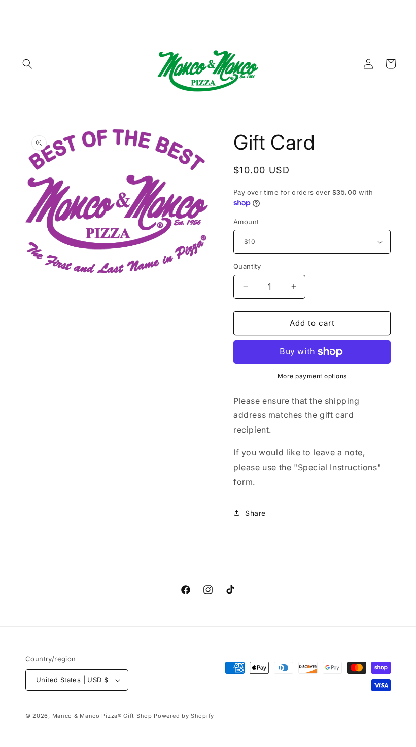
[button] (27, 64)
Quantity (247, 266)
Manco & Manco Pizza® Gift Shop (102, 715)
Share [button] (255, 513)
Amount (246, 222)
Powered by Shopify (184, 715)
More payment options (312, 376)
